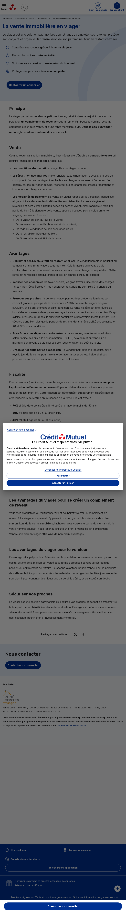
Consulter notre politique (63, 469)
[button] (63, 483)
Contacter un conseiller (63, 906)
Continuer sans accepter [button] (20, 429)
